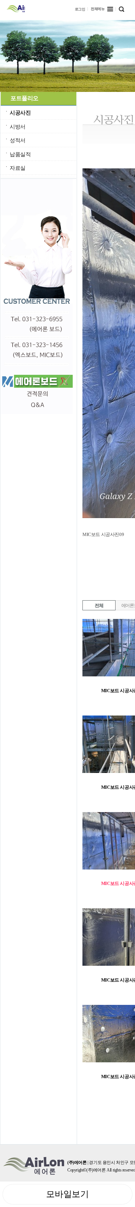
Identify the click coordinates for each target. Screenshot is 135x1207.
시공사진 (20, 112)
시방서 (18, 127)
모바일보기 (67, 1194)
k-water (15, 8)
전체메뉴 (97, 9)
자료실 (18, 168)
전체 (99, 605)
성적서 (18, 140)
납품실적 (20, 154)
